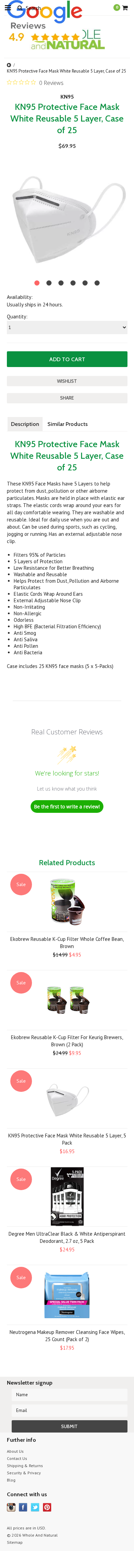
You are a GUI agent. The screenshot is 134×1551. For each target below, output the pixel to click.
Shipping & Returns (25, 1465)
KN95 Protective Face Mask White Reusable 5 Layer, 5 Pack (67, 1139)
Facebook (23, 1507)
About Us (15, 1451)
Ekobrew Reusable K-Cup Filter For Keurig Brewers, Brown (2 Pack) (67, 1041)
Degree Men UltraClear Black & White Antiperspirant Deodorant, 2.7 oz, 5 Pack (67, 1237)
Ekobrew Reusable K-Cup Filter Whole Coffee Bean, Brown (67, 942)
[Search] (19, 7)
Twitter (35, 1507)
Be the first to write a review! (67, 806)
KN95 (67, 96)
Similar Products (67, 424)
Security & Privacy (24, 1472)
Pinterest (47, 1507)
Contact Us (17, 1458)
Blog (11, 1480)
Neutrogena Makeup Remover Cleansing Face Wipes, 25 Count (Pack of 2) (67, 1335)
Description (25, 424)
